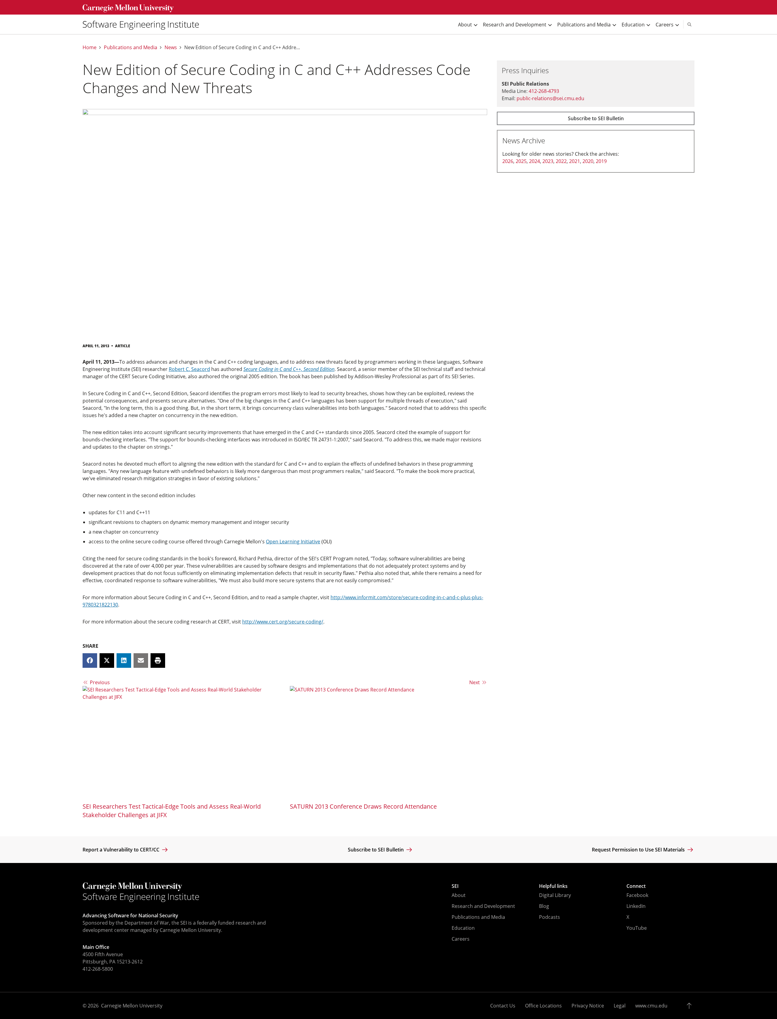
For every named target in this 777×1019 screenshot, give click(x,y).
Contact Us (502, 1005)
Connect (636, 886)
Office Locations (543, 1005)
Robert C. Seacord (189, 369)
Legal (620, 1005)
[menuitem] (143, 24)
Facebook (637, 895)
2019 (601, 161)
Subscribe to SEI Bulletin (596, 118)
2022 (561, 161)
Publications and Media (130, 47)
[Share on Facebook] (90, 660)
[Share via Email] (141, 660)
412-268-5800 (98, 969)
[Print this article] (158, 660)
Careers (461, 939)
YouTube (636, 928)
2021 (574, 161)
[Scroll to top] (690, 1005)
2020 (587, 161)
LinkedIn (636, 906)
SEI (455, 886)
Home (90, 47)
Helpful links (553, 886)
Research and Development (483, 906)
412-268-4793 (544, 91)
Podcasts (549, 917)
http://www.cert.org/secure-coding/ (282, 621)
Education (463, 928)
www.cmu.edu (651, 1005)
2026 (507, 161)
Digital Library (555, 895)
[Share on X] (107, 660)
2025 (521, 161)
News (171, 47)
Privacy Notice (588, 1005)
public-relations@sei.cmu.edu (550, 98)
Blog (544, 906)
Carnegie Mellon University (131, 1005)
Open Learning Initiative (293, 541)
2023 (547, 161)
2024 (534, 161)
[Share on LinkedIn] (124, 660)
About (459, 895)
